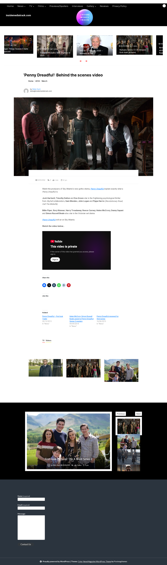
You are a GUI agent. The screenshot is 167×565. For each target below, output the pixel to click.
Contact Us (26, 544)
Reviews (104, 6)
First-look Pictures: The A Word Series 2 (68, 459)
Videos (48, 340)
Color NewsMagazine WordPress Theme (94, 561)
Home (10, 6)
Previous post (40, 389)
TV (30, 6)
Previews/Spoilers (59, 6)
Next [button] (138, 414)
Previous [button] (121, 414)
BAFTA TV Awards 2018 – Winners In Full (60, 52)
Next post (128, 389)
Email (24, 505)
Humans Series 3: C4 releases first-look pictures (101, 51)
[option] (24, 46)
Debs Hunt (36, 89)
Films (41, 6)
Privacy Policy (119, 6)
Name (24, 496)
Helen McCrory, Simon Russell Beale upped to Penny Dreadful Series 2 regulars (82, 318)
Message (21, 514)
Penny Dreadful (97, 189)
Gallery (90, 6)
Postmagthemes (120, 561)
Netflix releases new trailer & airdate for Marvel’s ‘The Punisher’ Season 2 (141, 50)
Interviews (77, 6)
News (20, 6)
